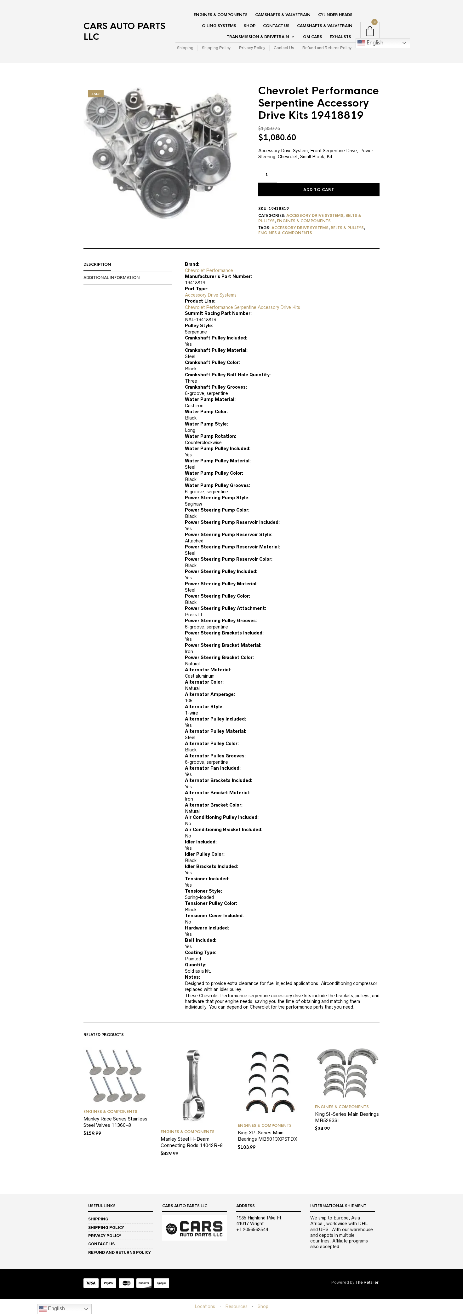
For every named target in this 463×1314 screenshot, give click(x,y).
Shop (249, 25)
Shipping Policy (216, 47)
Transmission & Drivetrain (258, 36)
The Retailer (366, 1282)
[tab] (127, 264)
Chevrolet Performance (209, 270)
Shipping (185, 47)
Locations (205, 1306)
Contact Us (276, 25)
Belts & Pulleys (347, 227)
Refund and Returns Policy (327, 47)
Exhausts (340, 36)
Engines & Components (221, 14)
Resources (236, 1306)
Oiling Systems (219, 25)
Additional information (111, 277)
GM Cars (312, 36)
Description (97, 264)
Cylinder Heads (335, 14)
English (374, 42)
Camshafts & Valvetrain (283, 14)
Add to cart (318, 189)
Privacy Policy (252, 47)
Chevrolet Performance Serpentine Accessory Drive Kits (242, 307)
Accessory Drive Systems (314, 215)
